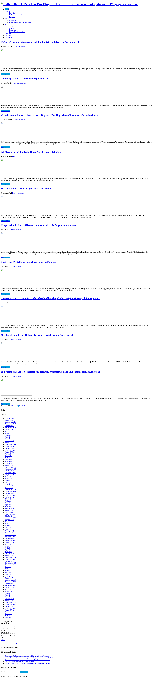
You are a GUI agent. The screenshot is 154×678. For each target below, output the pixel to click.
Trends (11, 26)
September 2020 (10, 450)
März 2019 (8, 484)
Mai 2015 (8, 570)
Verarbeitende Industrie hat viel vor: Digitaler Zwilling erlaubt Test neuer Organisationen (49, 115)
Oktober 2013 (9, 606)
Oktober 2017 (9, 516)
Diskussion (8, 34)
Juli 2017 (8, 522)
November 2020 (10, 446)
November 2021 (10, 424)
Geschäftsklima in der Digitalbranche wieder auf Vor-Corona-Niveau (28, 663)
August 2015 (9, 565)
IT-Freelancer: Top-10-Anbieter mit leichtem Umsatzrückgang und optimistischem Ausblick (50, 371)
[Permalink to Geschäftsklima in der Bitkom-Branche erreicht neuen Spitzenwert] (16, 358)
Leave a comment (19, 46)
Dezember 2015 (10, 557)
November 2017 (10, 514)
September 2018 (10, 495)
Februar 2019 (9, 486)
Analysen (12, 28)
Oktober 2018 (9, 493)
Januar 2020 (9, 465)
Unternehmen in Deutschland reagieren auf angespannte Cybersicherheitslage (30, 658)
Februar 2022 (9, 418)
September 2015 (10, 563)
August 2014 (9, 587)
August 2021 (9, 429)
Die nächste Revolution (17, 32)
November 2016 (10, 537)
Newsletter (8, 37)
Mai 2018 (8, 503)
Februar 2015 (9, 576)
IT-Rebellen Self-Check (17, 15)
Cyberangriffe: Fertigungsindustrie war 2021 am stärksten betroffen (27, 656)
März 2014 (8, 597)
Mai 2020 (8, 458)
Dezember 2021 (10, 422)
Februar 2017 (9, 531)
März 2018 (8, 506)
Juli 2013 (8, 612)
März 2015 (8, 574)
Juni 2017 (8, 523)
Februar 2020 (9, 463)
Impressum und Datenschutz (14, 644)
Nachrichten (13, 20)
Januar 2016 (9, 555)
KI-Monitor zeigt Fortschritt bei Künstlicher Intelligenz (31, 151)
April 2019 (8, 482)
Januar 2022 (9, 420)
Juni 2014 (8, 591)
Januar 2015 (9, 578)
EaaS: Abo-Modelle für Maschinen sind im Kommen (29, 261)
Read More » (5, 74)
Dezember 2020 (10, 444)
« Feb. (3, 640)
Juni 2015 (8, 569)
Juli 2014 (8, 589)
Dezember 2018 (10, 490)
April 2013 (8, 617)
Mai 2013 (8, 616)
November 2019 (10, 469)
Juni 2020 (8, 456)
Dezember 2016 (10, 535)
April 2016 (8, 550)
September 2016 (10, 540)
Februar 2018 (9, 508)
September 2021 (10, 427)
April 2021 (8, 437)
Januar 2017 (9, 533)
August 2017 (9, 520)
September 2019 (10, 473)
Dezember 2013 (10, 602)
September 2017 (10, 518)
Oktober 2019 (9, 471)
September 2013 (10, 608)
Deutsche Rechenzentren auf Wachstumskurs (20, 662)
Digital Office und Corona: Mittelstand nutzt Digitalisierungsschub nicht (40, 42)
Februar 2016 (9, 553)
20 (25, 406)
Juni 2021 (8, 433)
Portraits (12, 13)
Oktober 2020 (9, 448)
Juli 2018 (8, 499)
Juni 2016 (8, 546)
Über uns (8, 35)
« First (12, 406)
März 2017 (8, 529)
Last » (30, 406)
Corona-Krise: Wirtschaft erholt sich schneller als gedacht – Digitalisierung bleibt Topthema (50, 298)
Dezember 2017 (10, 512)
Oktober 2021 (9, 426)
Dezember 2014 (10, 580)
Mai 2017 (8, 525)
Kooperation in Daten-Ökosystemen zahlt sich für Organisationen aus (38, 225)
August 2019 (9, 475)
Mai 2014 (8, 593)
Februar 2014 (9, 599)
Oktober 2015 (9, 561)
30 (26, 406)
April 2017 (8, 527)
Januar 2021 (9, 443)
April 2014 (8, 595)
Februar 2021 (9, 441)
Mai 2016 (8, 548)
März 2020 (8, 461)
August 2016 (9, 542)
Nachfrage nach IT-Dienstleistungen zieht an (25, 78)
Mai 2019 (8, 480)
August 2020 (9, 452)
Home (7, 9)
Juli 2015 (8, 567)
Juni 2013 (8, 614)
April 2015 (8, 572)
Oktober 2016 (9, 538)
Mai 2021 (8, 435)
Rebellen (8, 11)
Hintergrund (13, 30)
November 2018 (10, 491)
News (7, 19)
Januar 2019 (9, 488)
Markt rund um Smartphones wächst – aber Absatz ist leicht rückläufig (28, 660)
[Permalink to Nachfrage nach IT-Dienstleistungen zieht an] (16, 102)
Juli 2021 (8, 431)
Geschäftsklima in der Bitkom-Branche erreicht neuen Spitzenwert (37, 335)
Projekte (12, 17)
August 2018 (9, 497)
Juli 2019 (8, 476)
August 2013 (9, 610)
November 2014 (10, 582)
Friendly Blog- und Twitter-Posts (20, 22)
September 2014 (10, 585)
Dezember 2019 (10, 467)
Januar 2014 (9, 601)
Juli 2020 (8, 454)
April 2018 (8, 505)
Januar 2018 (9, 510)
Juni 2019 (8, 478)
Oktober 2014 (9, 584)
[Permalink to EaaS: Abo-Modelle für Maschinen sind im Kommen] (16, 285)
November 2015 (10, 559)
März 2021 (8, 439)
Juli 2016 (8, 544)
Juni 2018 (8, 501)
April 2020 (8, 459)
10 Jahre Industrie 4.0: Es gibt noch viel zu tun (26, 188)
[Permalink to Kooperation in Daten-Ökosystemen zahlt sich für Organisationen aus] (16, 248)
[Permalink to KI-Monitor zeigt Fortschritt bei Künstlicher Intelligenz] (16, 175)
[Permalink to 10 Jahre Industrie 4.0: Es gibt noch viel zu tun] (16, 212)
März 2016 (8, 552)
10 (23, 406)
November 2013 (10, 604)
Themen (7, 24)
